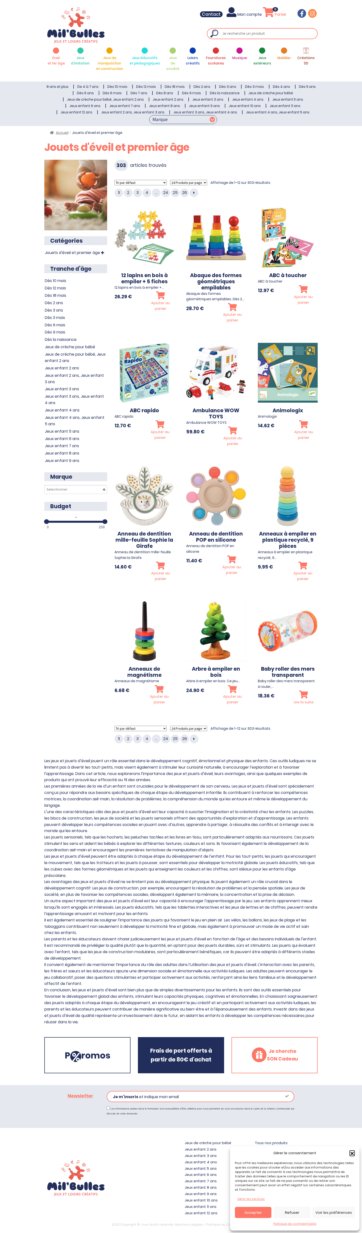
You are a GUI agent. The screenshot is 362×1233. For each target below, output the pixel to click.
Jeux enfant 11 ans (285, 105)
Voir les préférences (333, 1212)
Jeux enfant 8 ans (164, 105)
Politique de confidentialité (294, 1224)
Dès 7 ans (139, 93)
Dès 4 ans (281, 86)
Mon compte (249, 14)
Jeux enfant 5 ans (287, 99)
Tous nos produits (271, 1142)
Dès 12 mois (146, 86)
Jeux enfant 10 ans (245, 105)
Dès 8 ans (164, 93)
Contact (211, 14)
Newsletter (80, 1096)
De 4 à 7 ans (88, 86)
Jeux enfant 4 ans (247, 99)
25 (175, 192)
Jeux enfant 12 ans (76, 112)
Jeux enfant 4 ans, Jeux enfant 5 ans (278, 112)
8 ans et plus (57, 86)
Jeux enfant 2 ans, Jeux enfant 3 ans (133, 112)
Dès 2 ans (202, 86)
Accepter (253, 1212)
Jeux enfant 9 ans (204, 105)
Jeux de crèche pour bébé (270, 93)
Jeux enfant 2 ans (168, 99)
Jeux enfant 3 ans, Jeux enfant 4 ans (205, 112)
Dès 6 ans (85, 93)
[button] (352, 1153)
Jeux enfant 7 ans (124, 105)
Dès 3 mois (254, 86)
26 (184, 192)
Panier (280, 14)
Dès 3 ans (227, 86)
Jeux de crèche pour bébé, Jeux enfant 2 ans (105, 99)
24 (165, 192)
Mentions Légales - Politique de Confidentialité (213, 1224)
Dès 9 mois (191, 93)
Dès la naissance (225, 93)
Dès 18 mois (175, 86)
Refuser (292, 1212)
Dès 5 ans (307, 86)
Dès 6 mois (112, 93)
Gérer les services (251, 1199)
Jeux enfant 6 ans (84, 105)
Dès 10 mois (117, 86)
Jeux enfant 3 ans (207, 99)
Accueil (62, 132)
